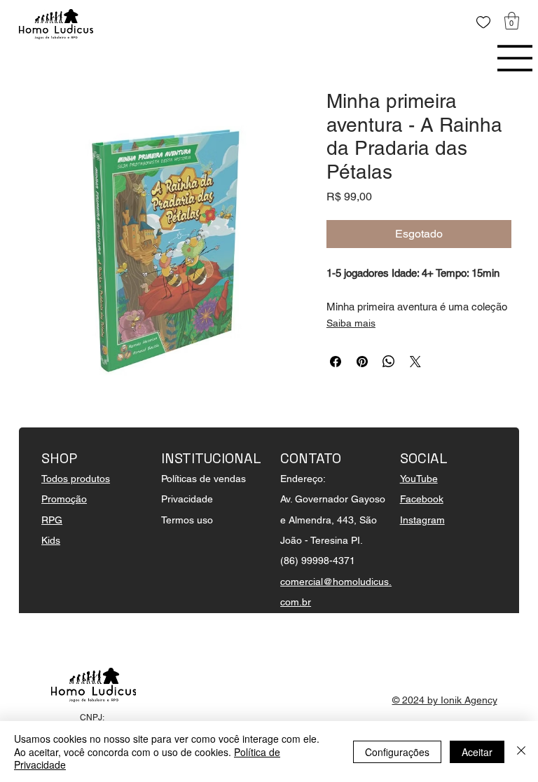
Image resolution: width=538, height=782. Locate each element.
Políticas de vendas (203, 478)
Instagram (422, 520)
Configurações (397, 752)
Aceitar (477, 752)
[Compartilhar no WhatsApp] (388, 361)
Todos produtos (75, 478)
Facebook (421, 499)
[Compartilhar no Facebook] (335, 361)
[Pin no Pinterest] (362, 361)
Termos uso (187, 520)
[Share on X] (415, 361)
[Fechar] (521, 751)
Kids (50, 540)
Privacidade (187, 499)
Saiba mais (350, 323)
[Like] (483, 22)
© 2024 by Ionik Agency (444, 700)
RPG (51, 520)
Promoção (64, 499)
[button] (511, 20)
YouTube (419, 478)
